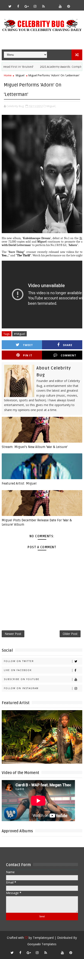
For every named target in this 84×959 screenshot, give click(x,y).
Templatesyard (43, 938)
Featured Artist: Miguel (19, 483)
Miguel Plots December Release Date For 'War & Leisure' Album (37, 522)
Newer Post (13, 634)
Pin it (27, 355)
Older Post (70, 634)
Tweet (28, 345)
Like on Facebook (18, 670)
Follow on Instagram (21, 688)
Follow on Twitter (19, 661)
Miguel (20, 75)
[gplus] (26, 6)
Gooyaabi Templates (41, 944)
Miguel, (51, 106)
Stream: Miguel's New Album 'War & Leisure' (35, 447)
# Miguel (19, 334)
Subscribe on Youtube (21, 679)
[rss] (43, 6)
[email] (52, 4)
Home (8, 75)
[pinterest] (68, 6)
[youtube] (60, 6)
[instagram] (35, 6)
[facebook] (18, 6)
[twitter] (10, 6)
